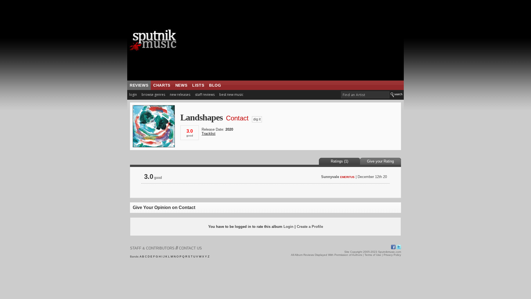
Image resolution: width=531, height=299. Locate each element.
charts (161, 85)
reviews (139, 85)
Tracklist (208, 134)
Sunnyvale (330, 177)
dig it (257, 119)
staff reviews (205, 94)
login (133, 94)
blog (215, 85)
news (181, 85)
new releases (180, 94)
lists (198, 85)
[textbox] (365, 94)
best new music (231, 94)
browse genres (153, 94)
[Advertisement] (300, 40)
